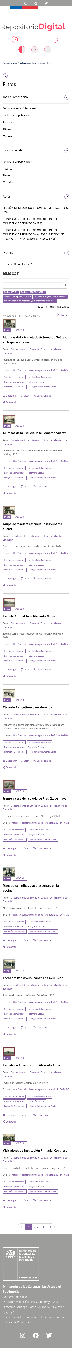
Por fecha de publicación (17, 115)
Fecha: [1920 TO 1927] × (33, 292)
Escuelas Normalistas (14, 382)
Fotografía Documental (14, 387)
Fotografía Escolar (36, 382)
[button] (12, 75)
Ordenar (62, 316)
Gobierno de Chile (15, 1297)
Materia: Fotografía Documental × (50, 297)
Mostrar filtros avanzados (53, 306)
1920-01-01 (19, 330)
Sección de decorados (14, 377)
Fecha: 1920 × (11, 292)
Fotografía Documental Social (43, 387)
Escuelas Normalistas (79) (18, 264)
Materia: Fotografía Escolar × (17, 297)
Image (7, 330)
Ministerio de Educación (40, 377)
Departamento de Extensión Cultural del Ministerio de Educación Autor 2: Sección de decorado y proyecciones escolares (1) (33, 234)
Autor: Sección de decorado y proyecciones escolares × (30, 301)
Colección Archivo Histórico (32, 63)
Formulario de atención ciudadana (42, 1317)
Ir (66, 285)
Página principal (10, 63)
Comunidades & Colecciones (20, 108)
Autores (7, 122)
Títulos (7, 129)
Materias (8, 136)
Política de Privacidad (17, 1322)
